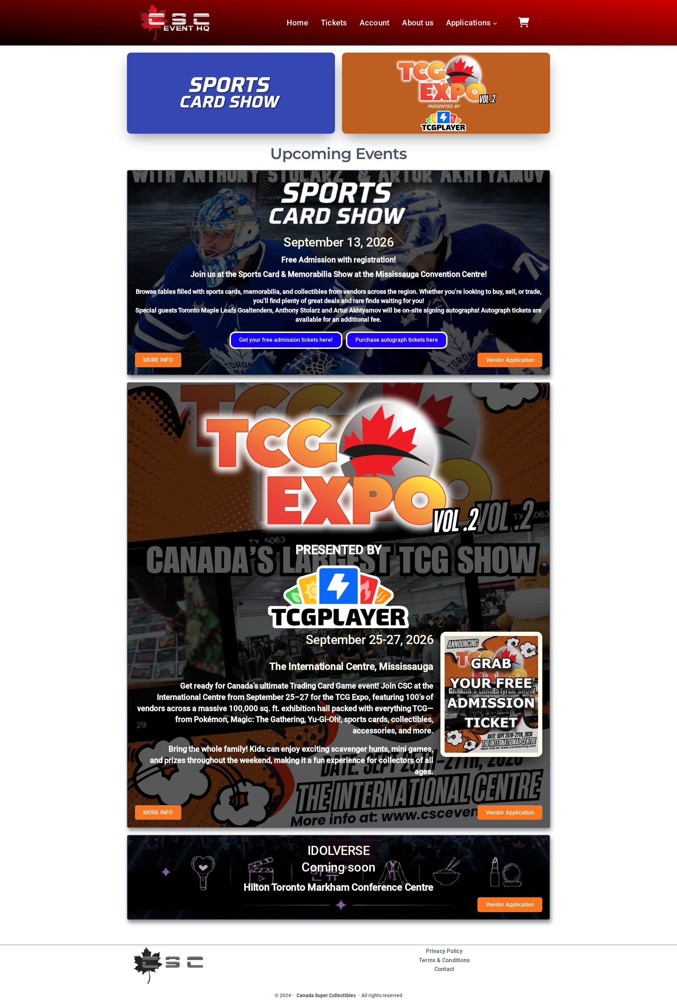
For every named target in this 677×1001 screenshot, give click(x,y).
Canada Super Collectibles (326, 995)
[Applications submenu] (495, 22)
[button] (286, 340)
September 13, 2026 (338, 242)
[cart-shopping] (523, 22)
